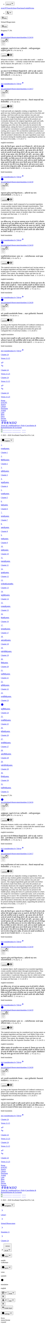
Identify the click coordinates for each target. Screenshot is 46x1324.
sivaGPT (4, 8)
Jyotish (26, 8)
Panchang (20, 8)
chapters (7, 441)
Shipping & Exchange (14, 427)
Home (3, 400)
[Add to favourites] (3, 44)
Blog (2, 414)
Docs (3, 416)
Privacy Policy (20, 425)
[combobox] (8, 1247)
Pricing (31, 8)
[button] (23, 44)
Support (3, 420)
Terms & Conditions (8, 425)
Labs (2, 412)
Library (14, 8)
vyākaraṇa (4, 1262)
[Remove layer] (3, 1296)
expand (3, 1322)
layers (6, 1268)
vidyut (6, 1256)
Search (9, 8)
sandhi (3, 1260)
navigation (7, 1206)
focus (3, 1318)
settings (7, 1314)
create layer (8, 1308)
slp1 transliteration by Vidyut (11, 84)
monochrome (5, 1320)
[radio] (2, 1281)
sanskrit (4, 56)
